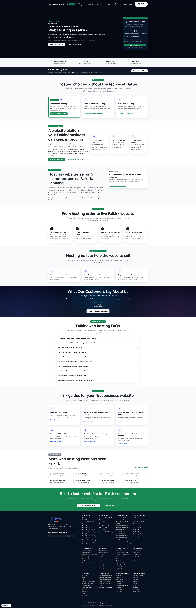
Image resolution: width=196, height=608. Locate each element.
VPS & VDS (115, 4)
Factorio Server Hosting (105, 579)
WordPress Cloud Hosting (88, 532)
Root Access (104, 515)
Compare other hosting (135, 47)
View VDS (130, 113)
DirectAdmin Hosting (87, 534)
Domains (99, 4)
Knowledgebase (137, 556)
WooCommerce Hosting (122, 535)
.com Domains (102, 558)
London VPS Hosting (104, 521)
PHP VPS (135, 585)
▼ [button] (85, 4)
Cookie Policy (85, 596)
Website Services (139, 515)
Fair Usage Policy (86, 585)
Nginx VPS (135, 583)
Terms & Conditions (87, 587)
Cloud (108, 4)
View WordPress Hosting (59, 114)
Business (90, 4)
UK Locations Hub (86, 550)
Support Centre (137, 554)
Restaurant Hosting (87, 558)
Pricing (125, 4)
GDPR (83, 593)
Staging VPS (136, 589)
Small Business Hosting (121, 517)
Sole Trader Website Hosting (123, 527)
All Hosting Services (87, 517)
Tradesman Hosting (87, 556)
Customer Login (137, 550)
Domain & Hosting (137, 519)
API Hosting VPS (136, 587)
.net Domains (102, 560)
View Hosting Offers (139, 71)
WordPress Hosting (87, 523)
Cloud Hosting (119, 531)
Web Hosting (79, 4)
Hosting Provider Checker (122, 554)
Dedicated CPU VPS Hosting (106, 532)
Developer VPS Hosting (105, 523)
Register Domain (103, 565)
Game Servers (104, 573)
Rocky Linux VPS (120, 579)
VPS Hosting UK (103, 519)
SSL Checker (119, 560)
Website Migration (137, 534)
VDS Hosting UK (103, 528)
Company (86, 573)
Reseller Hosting (86, 544)
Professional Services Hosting (123, 543)
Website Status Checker (122, 565)
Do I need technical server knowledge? (70, 347)
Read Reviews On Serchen (98, 311)
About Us (84, 575)
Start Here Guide (137, 517)
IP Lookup (118, 558)
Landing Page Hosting (138, 536)
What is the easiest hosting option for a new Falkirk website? (77, 338)
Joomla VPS (119, 589)
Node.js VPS (136, 577)
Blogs (130, 4)
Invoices (135, 558)
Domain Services (103, 550)
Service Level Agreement (88, 581)
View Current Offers (75, 45)
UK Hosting (87, 515)
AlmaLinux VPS (119, 581)
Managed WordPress (138, 528)
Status (83, 579)
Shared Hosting (86, 519)
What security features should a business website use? (75, 361)
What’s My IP (119, 567)
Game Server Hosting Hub (105, 575)
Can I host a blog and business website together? (73, 366)
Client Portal (138, 548)
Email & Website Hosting (122, 541)
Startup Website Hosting (122, 525)
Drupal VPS (118, 587)
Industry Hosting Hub (87, 552)
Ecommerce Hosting (121, 529)
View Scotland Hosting (140, 468)
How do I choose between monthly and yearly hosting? (75, 380)
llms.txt (85, 605)
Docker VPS (119, 591)
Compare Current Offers (76, 159)
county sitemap (109, 605)
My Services (136, 560)
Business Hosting (122, 515)
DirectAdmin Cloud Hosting (89, 536)
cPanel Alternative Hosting (88, 538)
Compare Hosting (64, 535)
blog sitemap (95, 605)
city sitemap (102, 605)
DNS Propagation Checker (122, 552)
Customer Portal (141, 4)
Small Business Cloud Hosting (123, 519)
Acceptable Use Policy (87, 583)
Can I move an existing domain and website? (72, 352)
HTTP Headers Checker (121, 556)
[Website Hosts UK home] (56, 4)
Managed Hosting (137, 526)
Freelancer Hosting (87, 560)
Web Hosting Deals (53, 535)
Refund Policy (85, 591)
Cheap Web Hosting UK (88, 521)
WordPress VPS (119, 583)
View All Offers (110, 505)
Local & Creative (88, 548)
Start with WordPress (56, 45)
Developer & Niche (139, 573)
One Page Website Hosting (89, 540)
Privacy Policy (85, 589)
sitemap (89, 605)
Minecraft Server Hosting (105, 577)
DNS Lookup (119, 550)
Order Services (136, 552)
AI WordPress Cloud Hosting (89, 530)
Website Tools (121, 548)
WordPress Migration (138, 532)
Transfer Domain (103, 567)
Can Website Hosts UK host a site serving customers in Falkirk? (77, 343)
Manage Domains (103, 569)
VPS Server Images (123, 573)
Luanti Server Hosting (104, 581)
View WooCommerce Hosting (94, 113)
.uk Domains (102, 554)
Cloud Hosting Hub (120, 533)
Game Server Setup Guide (105, 587)
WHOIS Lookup (119, 569)
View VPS (121, 113)
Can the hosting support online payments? (71, 371)
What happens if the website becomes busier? (72, 375)
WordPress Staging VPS (138, 591)
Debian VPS (119, 577)
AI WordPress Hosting (87, 528)
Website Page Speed (121, 562)
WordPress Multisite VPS (122, 585)
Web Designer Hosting (87, 562)
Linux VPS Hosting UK (104, 526)
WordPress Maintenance (139, 530)
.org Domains (102, 562)
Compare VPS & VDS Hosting (106, 517)
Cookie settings (6, 605)
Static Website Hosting (88, 542)
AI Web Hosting (86, 526)
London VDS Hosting (104, 530)
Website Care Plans (137, 523)
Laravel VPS (135, 581)
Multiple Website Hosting (139, 521)
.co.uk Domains (103, 556)
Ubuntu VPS (119, 575)
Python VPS (135, 579)
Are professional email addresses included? (72, 357)
